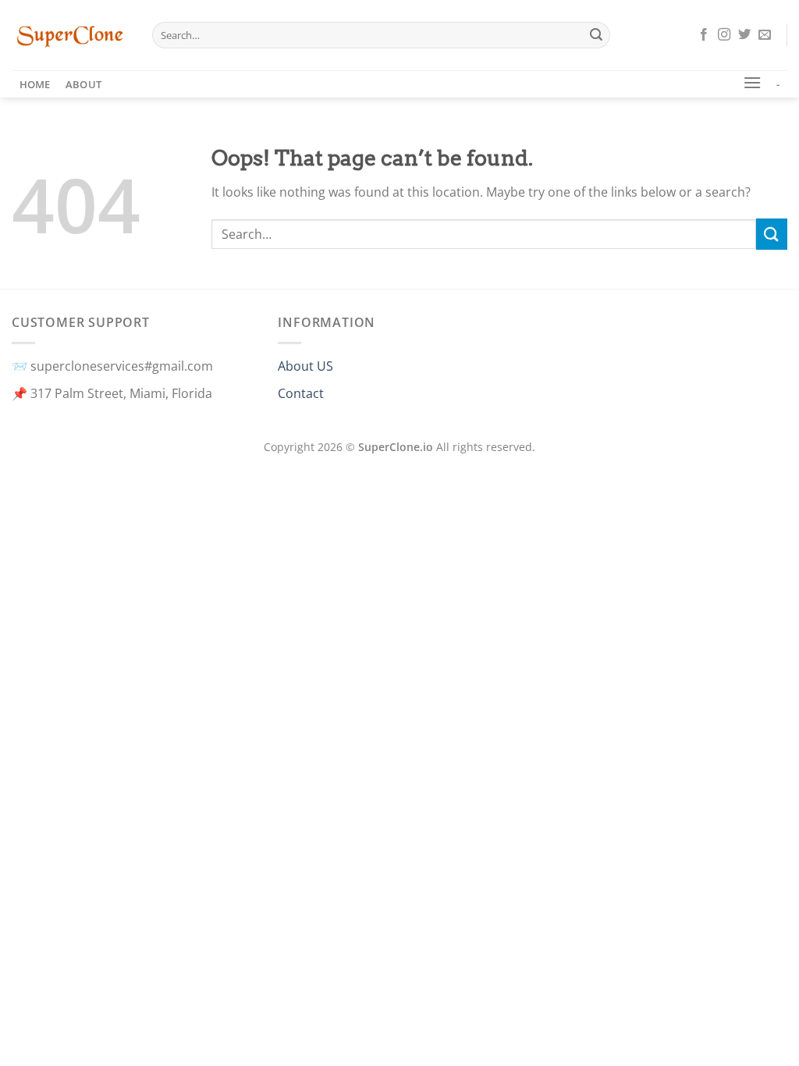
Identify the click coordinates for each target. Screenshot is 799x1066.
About (83, 84)
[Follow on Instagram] (724, 35)
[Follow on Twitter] (744, 35)
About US (305, 366)
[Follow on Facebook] (704, 35)
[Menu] (752, 82)
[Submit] (596, 35)
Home (35, 84)
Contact (301, 393)
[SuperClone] (70, 35)
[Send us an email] (764, 35)
